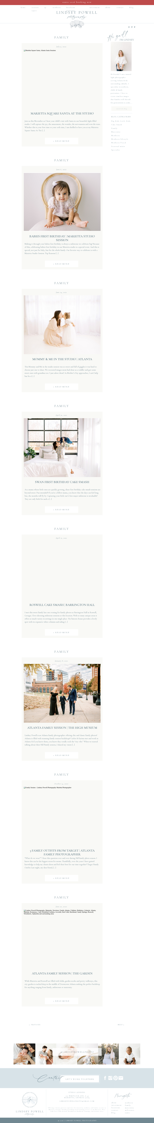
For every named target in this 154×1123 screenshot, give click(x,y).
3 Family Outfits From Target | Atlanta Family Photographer (62, 852)
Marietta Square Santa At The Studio (62, 113)
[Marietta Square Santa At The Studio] (62, 79)
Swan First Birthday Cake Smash (62, 482)
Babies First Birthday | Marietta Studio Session (62, 238)
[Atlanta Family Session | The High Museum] (62, 693)
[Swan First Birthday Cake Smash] (62, 447)
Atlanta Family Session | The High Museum (62, 728)
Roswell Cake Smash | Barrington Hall (62, 605)
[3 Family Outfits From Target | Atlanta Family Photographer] (62, 816)
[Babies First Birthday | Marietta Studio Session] (62, 201)
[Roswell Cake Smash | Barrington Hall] (62, 570)
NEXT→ (121, 1025)
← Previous (35, 1025)
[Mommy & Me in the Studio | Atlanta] (62, 324)
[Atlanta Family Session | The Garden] (62, 939)
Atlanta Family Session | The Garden (62, 973)
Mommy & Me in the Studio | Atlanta (62, 359)
